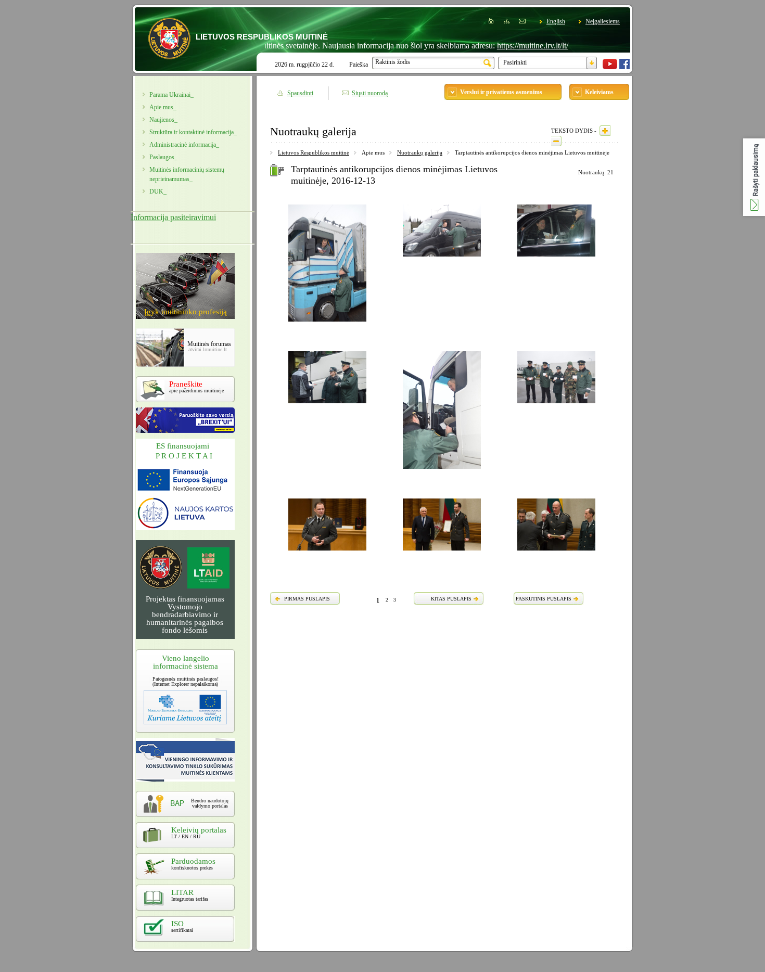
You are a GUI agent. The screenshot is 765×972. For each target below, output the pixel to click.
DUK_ (158, 191)
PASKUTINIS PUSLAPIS (543, 599)
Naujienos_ (163, 119)
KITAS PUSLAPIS (451, 599)
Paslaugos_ (163, 157)
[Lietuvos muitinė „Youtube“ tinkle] (610, 67)
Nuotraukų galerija (419, 152)
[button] (754, 177)
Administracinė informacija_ (184, 144)
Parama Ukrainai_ (171, 94)
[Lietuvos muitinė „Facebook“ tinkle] (624, 67)
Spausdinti (300, 93)
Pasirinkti (515, 62)
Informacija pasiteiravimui (173, 217)
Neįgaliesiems (602, 21)
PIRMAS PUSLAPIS (307, 599)
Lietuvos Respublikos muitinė (313, 152)
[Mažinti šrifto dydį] (556, 141)
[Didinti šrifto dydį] (605, 130)
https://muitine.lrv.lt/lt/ (510, 45)
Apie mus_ (162, 107)
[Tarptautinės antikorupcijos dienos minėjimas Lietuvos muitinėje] (327, 323)
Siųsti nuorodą (370, 93)
